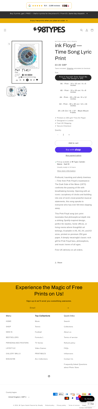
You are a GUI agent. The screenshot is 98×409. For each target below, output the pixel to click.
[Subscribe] (68, 308)
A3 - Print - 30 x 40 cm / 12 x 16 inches (73, 105)
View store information (66, 171)
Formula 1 (39, 337)
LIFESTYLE (10, 348)
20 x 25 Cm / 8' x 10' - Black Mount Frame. (73, 111)
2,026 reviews (54, 6)
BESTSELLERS (12, 337)
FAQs (66, 348)
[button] (5, 30)
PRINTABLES (40, 354)
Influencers (68, 354)
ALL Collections (41, 359)
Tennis (37, 327)
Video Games (40, 348)
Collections (68, 327)
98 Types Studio (24, 405)
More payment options (73, 155)
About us (67, 332)
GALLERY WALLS (13, 354)
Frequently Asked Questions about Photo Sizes (75, 365)
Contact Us (68, 359)
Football (38, 332)
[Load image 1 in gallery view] (11, 91)
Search (67, 321)
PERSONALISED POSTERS (17, 343)
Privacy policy (61, 405)
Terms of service (71, 337)
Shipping (70, 68)
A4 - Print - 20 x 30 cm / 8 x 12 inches (73, 98)
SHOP (8, 327)
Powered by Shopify (36, 405)
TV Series (39, 343)
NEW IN (9, 332)
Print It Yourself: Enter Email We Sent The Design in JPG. (73, 77)
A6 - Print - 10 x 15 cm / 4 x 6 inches (73, 84)
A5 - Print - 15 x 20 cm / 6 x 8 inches (73, 91)
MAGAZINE (10, 359)
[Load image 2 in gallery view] (22, 91)
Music (37, 321)
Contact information (85, 407)
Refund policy (69, 343)
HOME (8, 321)
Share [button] (59, 263)
